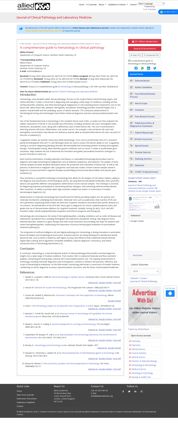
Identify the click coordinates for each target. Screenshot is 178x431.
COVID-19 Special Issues (146, 172)
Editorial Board (141, 80)
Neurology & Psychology (142, 373)
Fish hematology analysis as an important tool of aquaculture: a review (62, 306)
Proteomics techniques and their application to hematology (81, 295)
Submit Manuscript (143, 132)
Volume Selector (142, 152)
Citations (139, 110)
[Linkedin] (135, 391)
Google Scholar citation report (142, 178)
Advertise (139, 165)
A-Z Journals (91, 4)
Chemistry (136, 341)
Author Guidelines (143, 87)
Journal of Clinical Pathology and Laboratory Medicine (74, 91)
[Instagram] (141, 391)
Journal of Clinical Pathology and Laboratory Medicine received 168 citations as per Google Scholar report (144, 188)
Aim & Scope (140, 103)
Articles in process (143, 139)
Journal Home (136, 74)
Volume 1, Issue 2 (138, 278)
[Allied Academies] (34, 6)
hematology (66, 86)
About (102, 4)
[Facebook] (123, 391)
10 (61, 243)
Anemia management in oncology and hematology (74, 324)
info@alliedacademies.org (102, 396)
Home (81, 4)
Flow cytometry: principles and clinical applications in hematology (71, 363)
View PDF (136, 55)
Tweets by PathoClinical (138, 329)
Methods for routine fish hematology (51, 287)
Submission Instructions (27, 398)
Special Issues (141, 145)
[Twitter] (129, 391)
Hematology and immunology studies (51, 345)
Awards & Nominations (145, 48)
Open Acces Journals (25, 395)
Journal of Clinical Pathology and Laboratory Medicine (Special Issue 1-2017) (145, 281)
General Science (138, 357)
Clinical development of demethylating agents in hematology (88, 353)
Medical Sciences (139, 369)
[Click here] (144, 202)
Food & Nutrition (139, 353)
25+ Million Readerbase (146, 41)
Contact (133, 4)
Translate (152, 9)
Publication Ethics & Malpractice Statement (142, 124)
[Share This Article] (134, 68)
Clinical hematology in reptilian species (67, 277)
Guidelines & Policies (117, 4)
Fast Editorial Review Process (142, 95)
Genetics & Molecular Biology (144, 361)
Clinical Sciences (138, 349)
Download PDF (152, 55)
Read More (137, 255)
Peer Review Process (144, 116)
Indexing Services (143, 158)
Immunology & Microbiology (144, 365)
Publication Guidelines (26, 402)
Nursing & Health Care (141, 377)
